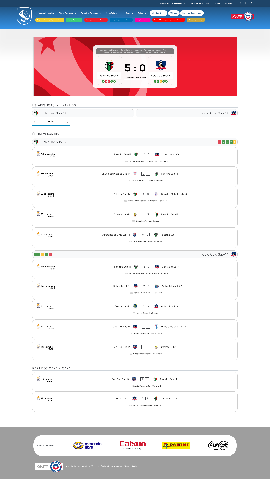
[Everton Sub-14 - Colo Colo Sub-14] (135, 309)
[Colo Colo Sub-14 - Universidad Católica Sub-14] (135, 330)
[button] (159, 13)
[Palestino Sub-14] (109, 70)
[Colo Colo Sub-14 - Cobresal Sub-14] (135, 350)
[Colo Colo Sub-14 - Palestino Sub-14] (135, 381)
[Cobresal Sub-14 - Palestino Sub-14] (135, 217)
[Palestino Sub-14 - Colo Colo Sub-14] (135, 157)
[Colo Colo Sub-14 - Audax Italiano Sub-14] (135, 289)
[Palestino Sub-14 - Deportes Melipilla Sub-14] (135, 197)
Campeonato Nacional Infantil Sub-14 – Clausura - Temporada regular (130, 50)
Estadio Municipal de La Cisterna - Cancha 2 (123, 52)
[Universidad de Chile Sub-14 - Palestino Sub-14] (135, 238)
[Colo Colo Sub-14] (161, 70)
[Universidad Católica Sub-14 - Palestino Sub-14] (135, 177)
